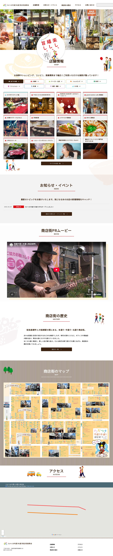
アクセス (78, 5)
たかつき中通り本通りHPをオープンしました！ (39, 207)
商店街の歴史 (66, 5)
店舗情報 (36, 5)
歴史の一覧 (55, 349)
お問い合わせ (89, 5)
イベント (80, 547)
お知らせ (18, 207)
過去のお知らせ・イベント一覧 (55, 214)
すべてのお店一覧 (55, 163)
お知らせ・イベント (50, 5)
